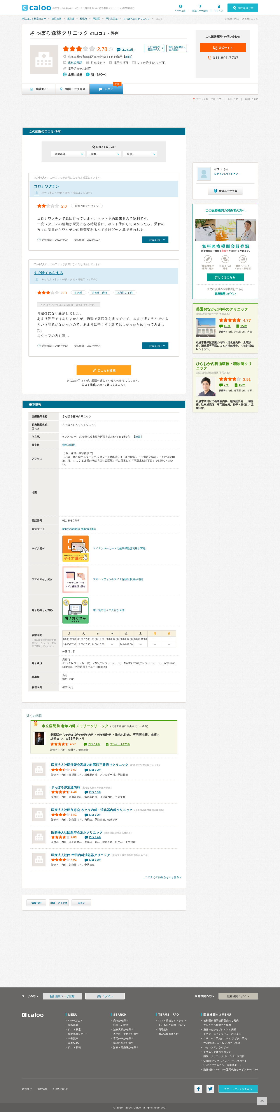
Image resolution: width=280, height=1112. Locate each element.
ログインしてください (226, 174)
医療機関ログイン (225, 293)
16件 (227, 326)
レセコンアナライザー (216, 1047)
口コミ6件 (95, 792)
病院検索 (56, 18)
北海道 (70, 18)
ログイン (218, 10)
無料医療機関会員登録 (176, 48)
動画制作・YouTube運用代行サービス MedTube (230, 1069)
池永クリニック (77, 832)
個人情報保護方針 (168, 1034)
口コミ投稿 (74, 1047)
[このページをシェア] (198, 1089)
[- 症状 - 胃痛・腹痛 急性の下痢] (140, 154)
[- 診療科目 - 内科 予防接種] (68, 154)
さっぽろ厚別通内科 (65, 787)
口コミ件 (127, 49)
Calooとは (180, 10)
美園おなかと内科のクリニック (222, 309)
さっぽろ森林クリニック (136, 18)
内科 (79, 292)
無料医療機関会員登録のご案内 (221, 1020)
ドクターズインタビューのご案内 (222, 1034)
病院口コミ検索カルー (34, 18)
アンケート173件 (120, 744)
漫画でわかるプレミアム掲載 (219, 1029)
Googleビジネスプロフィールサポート (225, 1060)
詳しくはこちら (225, 277)
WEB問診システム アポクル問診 (221, 1043)
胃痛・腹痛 (100, 292)
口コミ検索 (74, 1029)
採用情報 (42, 1088)
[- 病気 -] (104, 154)
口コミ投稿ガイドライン (172, 1020)
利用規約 (163, 1029)
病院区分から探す (123, 1043)
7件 (226, 385)
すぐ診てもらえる (48, 273)
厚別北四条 (112, 18)
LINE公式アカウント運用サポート (222, 1065)
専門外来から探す (123, 1038)
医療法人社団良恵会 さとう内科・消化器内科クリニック (92, 810)
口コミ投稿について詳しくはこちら (104, 384)
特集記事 (73, 1038)
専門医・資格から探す (126, 1034)
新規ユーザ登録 (200, 10)
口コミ (81, 903)
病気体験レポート (78, 1034)
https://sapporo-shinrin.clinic (79, 528)
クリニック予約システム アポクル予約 (225, 1038)
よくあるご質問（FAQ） (172, 1025)
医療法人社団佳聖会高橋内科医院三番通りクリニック (89, 765)
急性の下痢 (126, 292)
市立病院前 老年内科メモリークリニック (75, 726)
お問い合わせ (60, 1088)
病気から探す (120, 1020)
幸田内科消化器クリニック (80, 855)
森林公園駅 (75, 62)
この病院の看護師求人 (154, 48)
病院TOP (36, 903)
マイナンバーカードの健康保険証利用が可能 (119, 548)
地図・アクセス (59, 903)
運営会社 (27, 1088)
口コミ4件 (95, 837)
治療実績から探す (123, 1029)
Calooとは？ (75, 1020)
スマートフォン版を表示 (238, 1089)
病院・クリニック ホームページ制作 (224, 1056)
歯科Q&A (73, 1043)
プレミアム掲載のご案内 (217, 1025)
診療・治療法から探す (126, 1047)
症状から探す (120, 1025)
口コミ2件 (94, 744)
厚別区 (96, 18)
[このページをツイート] (210, 1089)
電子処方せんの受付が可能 (108, 610)
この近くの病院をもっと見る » (163, 877)
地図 (128, 56)
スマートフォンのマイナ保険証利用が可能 (118, 579)
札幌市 (83, 18)
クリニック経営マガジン (217, 1051)
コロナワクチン (47, 186)
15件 (243, 326)
